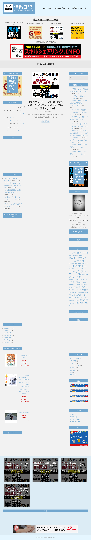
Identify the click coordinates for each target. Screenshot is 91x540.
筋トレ (81, 295)
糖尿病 (73, 300)
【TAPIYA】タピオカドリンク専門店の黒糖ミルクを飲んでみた (13, 185)
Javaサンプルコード (78, 259)
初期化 (85, 282)
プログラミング (75, 365)
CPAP (71, 253)
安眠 (84, 284)
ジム (84, 274)
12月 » (19, 131)
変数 (79, 284)
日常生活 (79, 290)
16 (20, 120)
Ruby (77, 263)
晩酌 (74, 292)
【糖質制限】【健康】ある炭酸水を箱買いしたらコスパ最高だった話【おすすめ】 (45, 465)
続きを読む (45, 121)
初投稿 (80, 282)
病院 (81, 292)
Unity (86, 266)
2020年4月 (7, 330)
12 (8, 120)
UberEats (78, 265)
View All (19, 96)
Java (73, 258)
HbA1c (82, 255)
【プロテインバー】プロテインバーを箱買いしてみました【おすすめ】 (17, 465)
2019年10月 (7, 337)
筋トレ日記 (73, 370)
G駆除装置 (77, 255)
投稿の (73, 417)
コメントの (75, 419)
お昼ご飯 (72, 269)
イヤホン (79, 269)
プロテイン (75, 276)
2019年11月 (7, 335)
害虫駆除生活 (80, 287)
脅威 (71, 372)
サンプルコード (77, 272)
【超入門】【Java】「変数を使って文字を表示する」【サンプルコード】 (79, 103)
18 (4, 124)
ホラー (84, 277)
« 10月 (6, 131)
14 (14, 120)
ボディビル (80, 279)
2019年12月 (7, 333)
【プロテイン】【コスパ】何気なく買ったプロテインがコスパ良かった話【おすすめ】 (45, 105)
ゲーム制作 (73, 361)
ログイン (73, 414)
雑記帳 (81, 302)
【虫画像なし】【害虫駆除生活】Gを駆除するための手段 (13, 82)
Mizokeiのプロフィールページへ (78, 231)
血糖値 (78, 300)
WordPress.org (75, 421)
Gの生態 (76, 253)
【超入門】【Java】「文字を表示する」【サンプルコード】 (78, 147)
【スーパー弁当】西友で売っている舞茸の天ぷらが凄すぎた (79, 112)
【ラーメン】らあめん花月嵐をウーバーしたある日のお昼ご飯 (79, 126)
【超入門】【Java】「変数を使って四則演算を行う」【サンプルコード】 (79, 170)
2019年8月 (7, 342)
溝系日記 (23, 7)
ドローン (73, 363)
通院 (74, 303)
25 (4, 127)
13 (11, 120)
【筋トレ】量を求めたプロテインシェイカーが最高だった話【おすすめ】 (74, 465)
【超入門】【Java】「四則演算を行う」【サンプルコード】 (78, 154)
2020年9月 (7, 328)
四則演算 (72, 284)
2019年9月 (7, 340)
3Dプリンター (74, 358)
